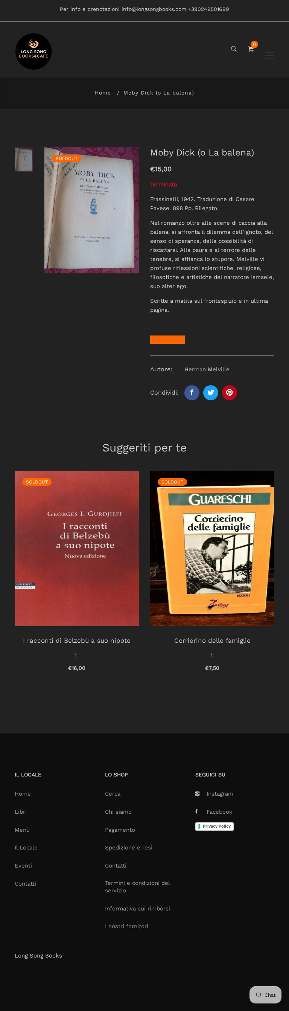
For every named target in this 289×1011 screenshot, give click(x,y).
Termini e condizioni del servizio (137, 887)
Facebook (220, 811)
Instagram (220, 793)
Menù (22, 829)
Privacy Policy (217, 826)
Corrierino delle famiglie (212, 640)
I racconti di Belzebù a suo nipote (77, 640)
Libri (21, 811)
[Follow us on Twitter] (210, 392)
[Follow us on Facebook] (191, 392)
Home (103, 93)
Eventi (23, 865)
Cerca (112, 793)
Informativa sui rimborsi (137, 908)
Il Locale (26, 847)
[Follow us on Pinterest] (229, 392)
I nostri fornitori (126, 926)
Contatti (25, 883)
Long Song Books (38, 955)
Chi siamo (118, 811)
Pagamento (120, 829)
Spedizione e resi (128, 847)
